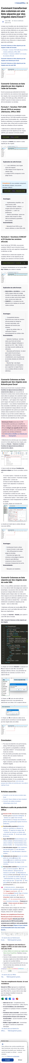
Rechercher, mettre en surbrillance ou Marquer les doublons (13, 828)
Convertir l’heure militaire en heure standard (15, 799)
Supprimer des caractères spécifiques (14, 889)
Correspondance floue (20, 845)
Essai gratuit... (13, 436)
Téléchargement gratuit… (15, 1030)
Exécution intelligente (18, 815)
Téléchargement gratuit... (14, 940)
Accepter (7, 1060)
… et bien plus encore (9, 887)
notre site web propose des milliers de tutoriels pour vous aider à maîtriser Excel (14, 783)
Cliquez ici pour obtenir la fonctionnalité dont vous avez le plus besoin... (14, 928)
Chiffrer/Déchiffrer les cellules (12, 878)
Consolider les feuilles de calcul (16, 876)
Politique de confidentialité (13, 1056)
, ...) (8, 899)
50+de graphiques (10, 891)
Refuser (20, 1060)
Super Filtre (19, 880)
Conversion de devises (12, 901)
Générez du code (8, 817)
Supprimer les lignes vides (17, 830)
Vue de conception (13, 868)
